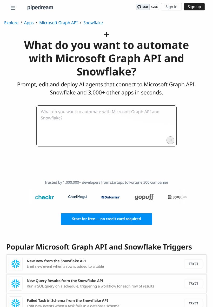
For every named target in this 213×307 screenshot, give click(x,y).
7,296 (154, 7)
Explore (11, 22)
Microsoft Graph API (58, 22)
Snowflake (93, 22)
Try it (193, 263)
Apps (29, 22)
